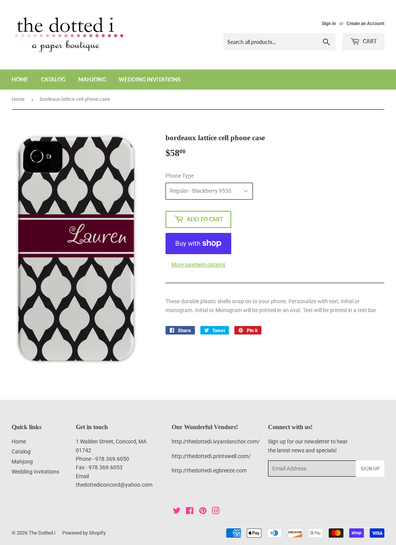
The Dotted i (42, 533)
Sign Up (370, 469)
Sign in (329, 23)
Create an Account (365, 23)
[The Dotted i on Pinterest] (203, 512)
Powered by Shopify (84, 533)
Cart (369, 41)
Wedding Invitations (150, 79)
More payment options (198, 264)
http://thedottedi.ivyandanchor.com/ (216, 441)
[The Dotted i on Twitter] (177, 512)
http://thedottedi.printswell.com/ (211, 456)
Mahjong (92, 79)
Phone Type (180, 176)
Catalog (53, 79)
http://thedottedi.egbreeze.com (209, 470)
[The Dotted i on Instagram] (216, 512)
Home (20, 79)
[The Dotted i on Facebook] (190, 512)
